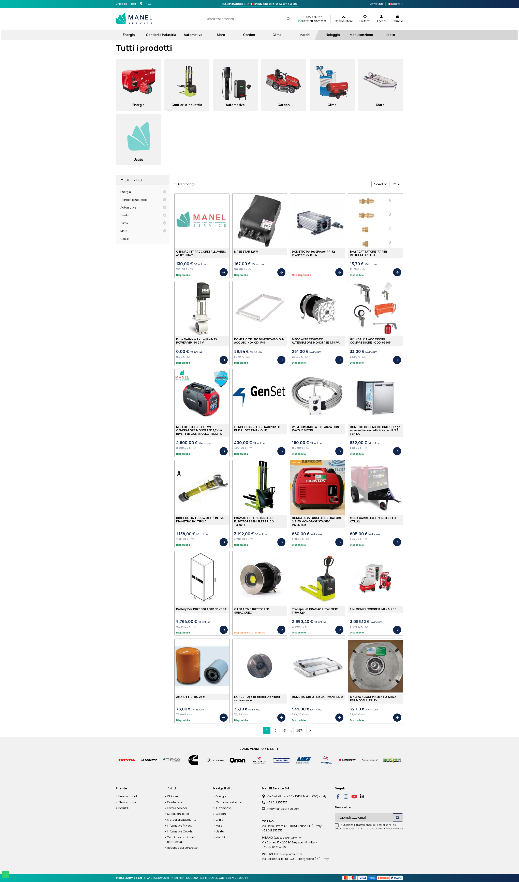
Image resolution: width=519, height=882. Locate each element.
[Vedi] (224, 272)
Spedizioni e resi (178, 814)
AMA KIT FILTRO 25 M (190, 697)
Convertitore (376, 3)
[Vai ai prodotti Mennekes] (347, 760)
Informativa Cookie (180, 831)
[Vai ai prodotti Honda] (127, 760)
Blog (133, 3)
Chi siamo (121, 3)
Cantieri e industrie (133, 200)
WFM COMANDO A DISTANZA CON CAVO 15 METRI (315, 428)
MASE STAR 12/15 (246, 251)
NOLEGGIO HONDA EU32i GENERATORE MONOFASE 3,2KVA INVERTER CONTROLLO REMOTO (199, 430)
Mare (123, 231)
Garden (125, 215)
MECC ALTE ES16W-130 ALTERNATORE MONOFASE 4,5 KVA (316, 341)
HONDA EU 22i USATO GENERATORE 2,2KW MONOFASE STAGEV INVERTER (317, 521)
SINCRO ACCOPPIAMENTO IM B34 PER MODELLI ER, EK (373, 698)
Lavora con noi (177, 808)
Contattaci (174, 802)
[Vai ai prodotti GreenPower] (392, 760)
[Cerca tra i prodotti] (288, 19)
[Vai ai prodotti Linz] (303, 760)
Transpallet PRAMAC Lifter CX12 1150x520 (315, 610)
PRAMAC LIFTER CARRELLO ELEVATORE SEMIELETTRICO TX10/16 (254, 521)
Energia (125, 192)
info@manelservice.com (283, 809)
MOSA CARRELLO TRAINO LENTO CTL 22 (373, 519)
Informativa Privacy (179, 825)
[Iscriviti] (398, 817)
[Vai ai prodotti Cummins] (193, 760)
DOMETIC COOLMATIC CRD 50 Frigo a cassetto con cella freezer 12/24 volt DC (375, 430)
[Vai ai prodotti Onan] (237, 760)
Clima (124, 223)
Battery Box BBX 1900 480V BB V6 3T (201, 609)
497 (299, 730)
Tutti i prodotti (131, 180)
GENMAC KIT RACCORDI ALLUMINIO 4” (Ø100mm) (201, 253)
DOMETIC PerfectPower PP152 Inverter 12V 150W (313, 253)
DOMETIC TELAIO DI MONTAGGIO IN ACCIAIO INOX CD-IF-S (259, 341)
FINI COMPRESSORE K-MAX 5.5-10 (373, 609)
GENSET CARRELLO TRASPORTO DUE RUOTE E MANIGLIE (257, 428)
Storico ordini (127, 802)
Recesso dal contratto (182, 848)
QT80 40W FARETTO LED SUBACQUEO (251, 610)
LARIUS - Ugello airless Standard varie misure (257, 698)
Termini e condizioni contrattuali (181, 839)
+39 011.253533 (277, 802)
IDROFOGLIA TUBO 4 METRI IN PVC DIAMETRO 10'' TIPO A (200, 519)
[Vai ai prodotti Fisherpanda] (215, 760)
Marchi (220, 837)
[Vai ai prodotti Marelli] (325, 760)
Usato (124, 239)
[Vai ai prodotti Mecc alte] (281, 760)
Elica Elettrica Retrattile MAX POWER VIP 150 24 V (196, 341)
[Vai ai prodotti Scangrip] (370, 760)
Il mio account (127, 796)
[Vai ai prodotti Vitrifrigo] (171, 760)
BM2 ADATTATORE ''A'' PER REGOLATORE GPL (368, 253)
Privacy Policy (394, 828)
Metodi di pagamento (181, 819)
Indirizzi (123, 808)
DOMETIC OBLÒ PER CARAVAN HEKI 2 (317, 697)
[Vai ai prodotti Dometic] (149, 760)
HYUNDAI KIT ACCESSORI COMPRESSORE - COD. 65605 (370, 341)
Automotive (128, 207)
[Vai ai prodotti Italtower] (259, 760)
